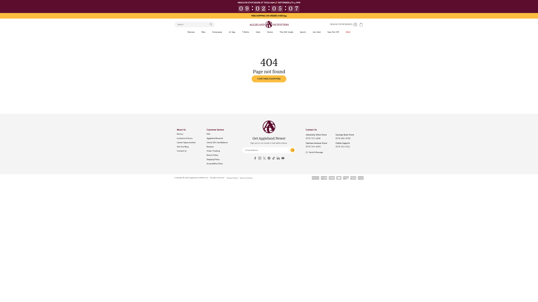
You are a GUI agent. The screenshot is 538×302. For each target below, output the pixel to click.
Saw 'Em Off (333, 32)
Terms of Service (246, 178)
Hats (258, 32)
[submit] (292, 150)
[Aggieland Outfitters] (269, 24)
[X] (264, 158)
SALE (348, 32)
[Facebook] (255, 158)
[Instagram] (259, 158)
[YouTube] (269, 158)
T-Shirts (245, 32)
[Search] (211, 24)
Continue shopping (269, 79)
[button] (361, 24)
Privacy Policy (232, 178)
